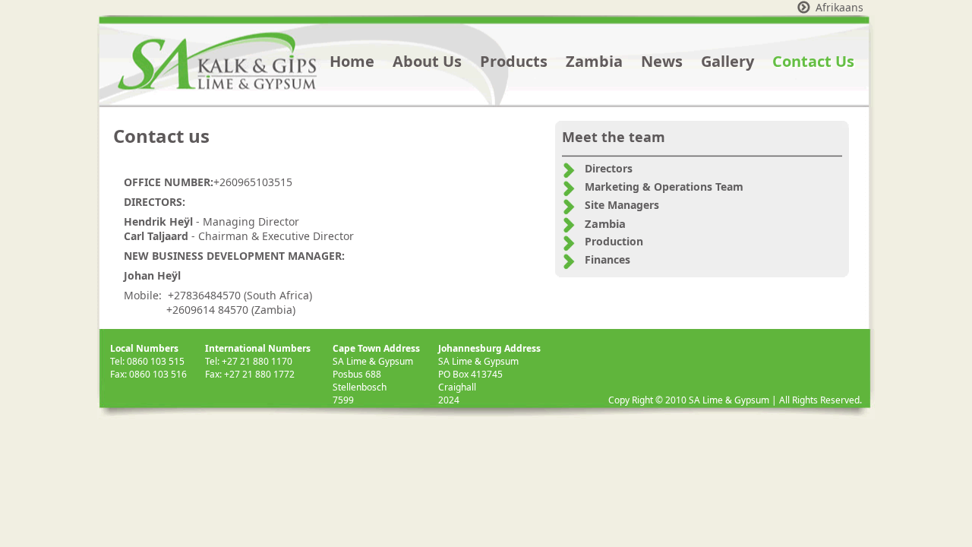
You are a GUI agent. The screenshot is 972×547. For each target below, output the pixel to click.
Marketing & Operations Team (664, 186)
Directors (609, 168)
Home (352, 61)
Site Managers (622, 205)
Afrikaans (839, 7)
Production (614, 241)
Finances (607, 259)
